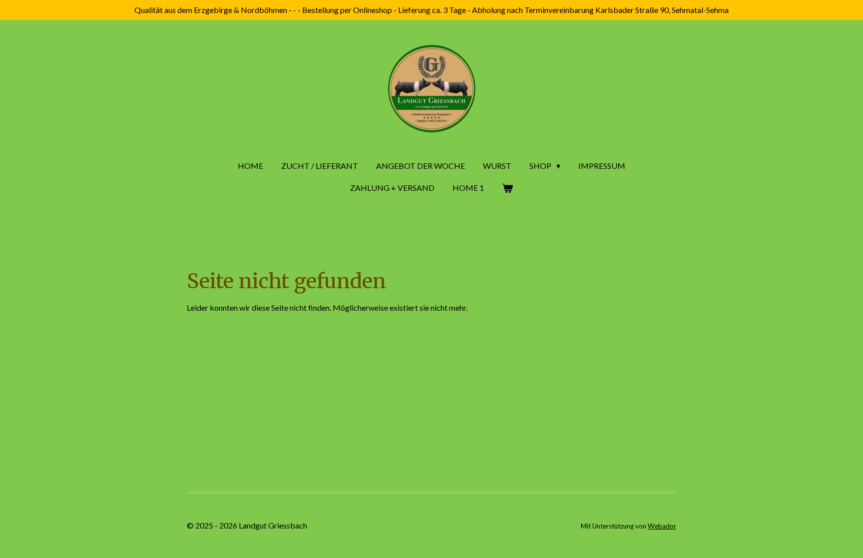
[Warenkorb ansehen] (507, 187)
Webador (662, 526)
